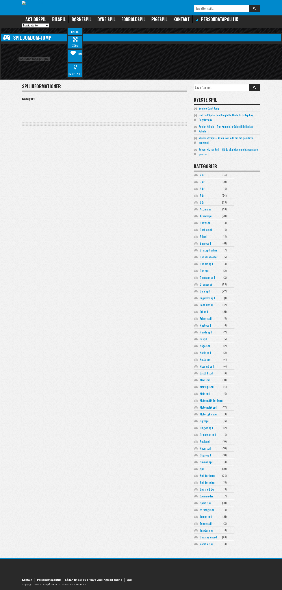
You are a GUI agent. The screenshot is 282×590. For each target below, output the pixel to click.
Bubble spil (206, 263)
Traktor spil (206, 530)
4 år (202, 188)
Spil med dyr (207, 489)
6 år (202, 202)
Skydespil (205, 455)
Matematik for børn (211, 400)
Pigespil (159, 19)
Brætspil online (208, 250)
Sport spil (205, 503)
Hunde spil (206, 332)
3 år (202, 181)
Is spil (203, 339)
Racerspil (205, 448)
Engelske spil (207, 298)
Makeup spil (206, 386)
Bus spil (204, 270)
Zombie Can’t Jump (209, 108)
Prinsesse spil (208, 434)
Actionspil (35, 19)
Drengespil (206, 284)
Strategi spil (207, 509)
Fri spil (204, 311)
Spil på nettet (50, 584)
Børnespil (81, 19)
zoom (75, 45)
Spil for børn (207, 475)
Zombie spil (206, 544)
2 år (202, 175)
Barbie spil (206, 229)
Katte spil (205, 359)
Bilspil (59, 19)
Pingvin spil (206, 427)
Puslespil (205, 441)
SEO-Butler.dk (78, 584)
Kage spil (205, 345)
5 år (202, 195)
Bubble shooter (208, 257)
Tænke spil (206, 516)
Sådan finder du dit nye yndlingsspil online (93, 580)
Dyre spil (106, 19)
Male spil (205, 393)
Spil (202, 468)
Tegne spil (206, 523)
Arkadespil (206, 216)
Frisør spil (206, 318)
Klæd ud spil (207, 366)
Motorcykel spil (208, 414)
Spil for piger (207, 482)
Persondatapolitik (49, 580)
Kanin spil (205, 352)
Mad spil (205, 380)
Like (80, 54)
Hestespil (205, 325)
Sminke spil (206, 462)
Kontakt (181, 19)
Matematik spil (208, 407)
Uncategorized (208, 537)
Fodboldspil (133, 19)
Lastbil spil (206, 373)
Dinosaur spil (207, 277)
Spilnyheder (206, 496)
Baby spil (205, 222)
